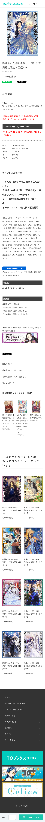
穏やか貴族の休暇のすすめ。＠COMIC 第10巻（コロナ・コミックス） (8, 420)
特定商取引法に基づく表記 (12, 370)
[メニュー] (41, 3)
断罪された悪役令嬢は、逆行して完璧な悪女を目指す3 (11, 666)
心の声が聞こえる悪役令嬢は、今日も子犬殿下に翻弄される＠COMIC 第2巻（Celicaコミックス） (22, 423)
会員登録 (8, 727)
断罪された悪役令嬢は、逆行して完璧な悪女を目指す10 (33, 666)
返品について (7, 364)
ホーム (7, 697)
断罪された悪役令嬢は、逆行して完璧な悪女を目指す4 (11, 614)
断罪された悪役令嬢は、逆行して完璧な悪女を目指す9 (33, 562)
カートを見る (10, 740)
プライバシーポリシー (13, 709)
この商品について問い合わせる (14, 376)
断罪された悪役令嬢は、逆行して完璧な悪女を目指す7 (11, 510)
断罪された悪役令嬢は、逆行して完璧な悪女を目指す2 (33, 614)
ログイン (8, 734)
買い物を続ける (8, 383)
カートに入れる (33, 817)
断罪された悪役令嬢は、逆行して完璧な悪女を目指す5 (33, 510)
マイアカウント (11, 721)
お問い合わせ (10, 715)
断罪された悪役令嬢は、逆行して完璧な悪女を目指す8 (11, 562)
